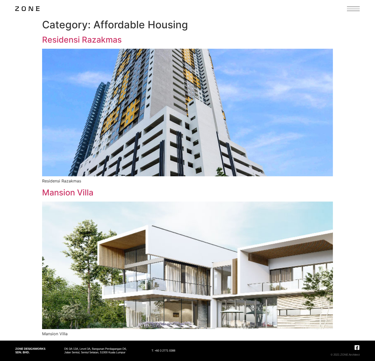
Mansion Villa (67, 192)
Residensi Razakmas (82, 40)
